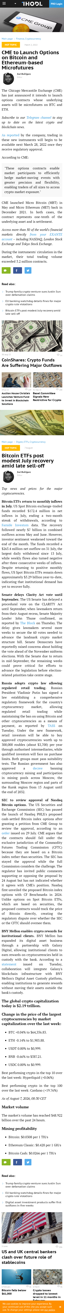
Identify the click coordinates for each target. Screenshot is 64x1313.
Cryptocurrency (33, 38)
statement (9, 964)
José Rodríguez (24, 74)
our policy (49, 1309)
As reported (10, 135)
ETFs (26, 441)
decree (38, 768)
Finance (20, 38)
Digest (19, 441)
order (6, 833)
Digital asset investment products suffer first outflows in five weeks (33, 1204)
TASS (51, 726)
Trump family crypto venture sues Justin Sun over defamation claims (33, 293)
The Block (27, 623)
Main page (7, 38)
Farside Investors (15, 525)
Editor (19, 77)
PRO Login (56, 3)
